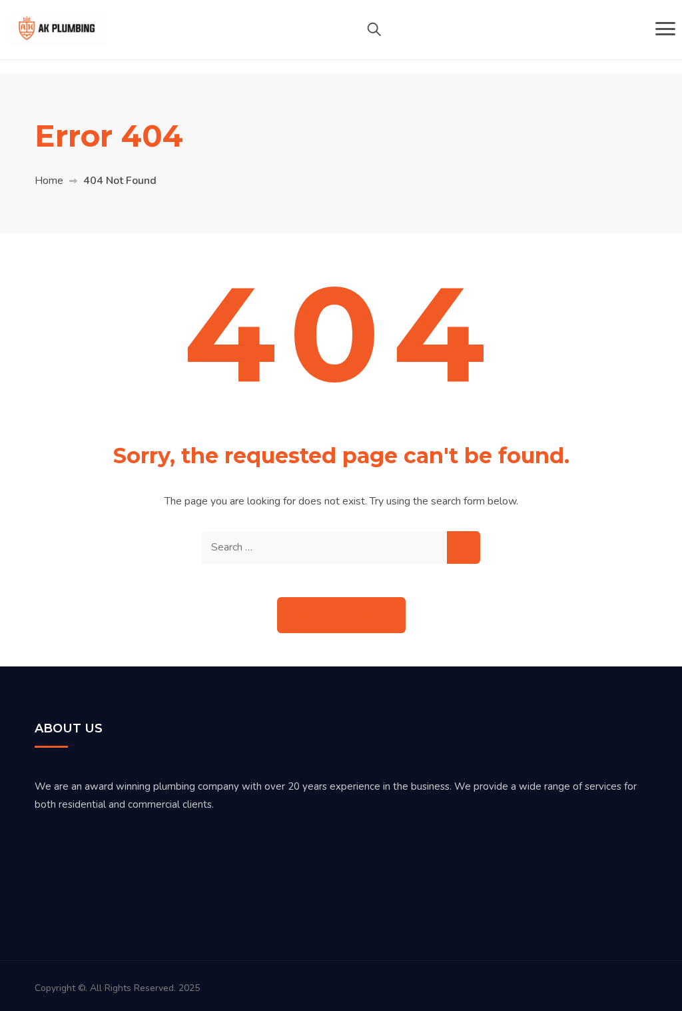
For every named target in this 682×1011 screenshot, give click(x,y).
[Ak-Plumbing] (57, 29)
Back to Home (341, 614)
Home (49, 180)
